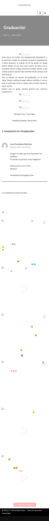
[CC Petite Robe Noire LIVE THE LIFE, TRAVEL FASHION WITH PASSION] (24, 5)
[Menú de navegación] (40, 13)
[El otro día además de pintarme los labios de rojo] (24, 384)
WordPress (34, 519)
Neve (12, 519)
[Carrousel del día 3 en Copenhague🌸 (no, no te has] (24, 242)
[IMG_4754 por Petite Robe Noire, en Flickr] (24, 108)
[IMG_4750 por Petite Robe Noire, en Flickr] (24, 95)
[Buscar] (45, 13)
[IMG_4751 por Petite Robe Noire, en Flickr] (24, 101)
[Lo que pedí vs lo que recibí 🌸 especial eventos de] (24, 289)
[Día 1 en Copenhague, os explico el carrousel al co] (24, 337)
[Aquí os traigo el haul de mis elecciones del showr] (24, 478)
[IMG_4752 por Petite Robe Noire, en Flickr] (24, 54)
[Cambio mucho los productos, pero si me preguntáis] (24, 431)
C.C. (7, 35)
